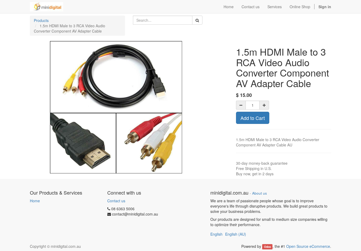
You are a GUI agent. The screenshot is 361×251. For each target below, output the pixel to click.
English (216, 234)
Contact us (116, 200)
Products (41, 20)
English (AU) (235, 234)
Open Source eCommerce (308, 246)
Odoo (267, 247)
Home (35, 200)
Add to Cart (252, 117)
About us (259, 193)
